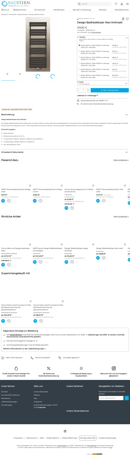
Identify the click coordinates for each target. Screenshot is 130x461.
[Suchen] (79, 4)
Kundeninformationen (10, 395)
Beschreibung (7, 114)
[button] (123, 19)
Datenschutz (31, 438)
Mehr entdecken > (121, 160)
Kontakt (4, 392)
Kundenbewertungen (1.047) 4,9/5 (45, 406)
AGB (41, 438)
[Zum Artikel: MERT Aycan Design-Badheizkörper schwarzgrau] (48, 234)
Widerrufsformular (69, 438)
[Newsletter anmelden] (127, 398)
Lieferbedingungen (9, 402)
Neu (35, 398)
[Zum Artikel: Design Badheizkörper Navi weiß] (111, 234)
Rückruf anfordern (42, 358)
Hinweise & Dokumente (12, 152)
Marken (37, 395)
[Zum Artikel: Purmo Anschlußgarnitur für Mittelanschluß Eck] (80, 175)
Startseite (4, 14)
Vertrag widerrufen (88, 438)
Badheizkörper (23, 14)
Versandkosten (96, 32)
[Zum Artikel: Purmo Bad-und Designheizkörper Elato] (16, 234)
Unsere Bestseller (41, 392)
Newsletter (5, 398)
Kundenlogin (6, 405)
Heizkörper (12, 14)
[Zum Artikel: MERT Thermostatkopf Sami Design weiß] (16, 175)
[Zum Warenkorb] (127, 4)
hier (111, 447)
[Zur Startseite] (15, 4)
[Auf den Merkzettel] (127, 19)
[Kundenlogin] (122, 4)
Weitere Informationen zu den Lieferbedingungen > (24, 349)
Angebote (38, 402)
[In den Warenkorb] (3, 201)
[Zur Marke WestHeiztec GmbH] (86, 19)
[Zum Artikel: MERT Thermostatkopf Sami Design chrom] (48, 175)
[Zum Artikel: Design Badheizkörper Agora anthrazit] (80, 234)
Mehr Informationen (14, 358)
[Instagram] (65, 431)
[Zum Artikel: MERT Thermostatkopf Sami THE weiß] (111, 175)
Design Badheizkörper (36, 14)
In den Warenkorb (110, 90)
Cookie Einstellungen (107, 438)
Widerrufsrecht (52, 438)
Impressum (18, 438)
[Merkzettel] (116, 4)
